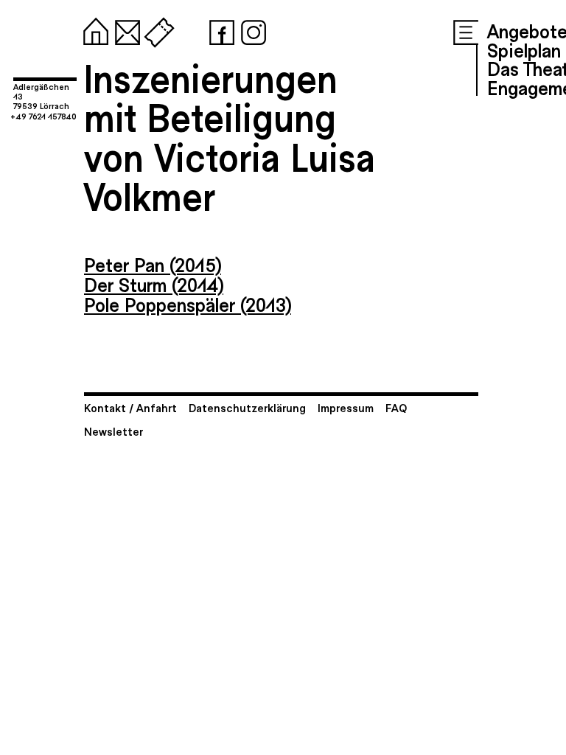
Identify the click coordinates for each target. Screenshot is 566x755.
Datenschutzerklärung (247, 407)
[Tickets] (156, 29)
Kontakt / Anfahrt (130, 407)
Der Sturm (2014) (153, 284)
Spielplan (524, 49)
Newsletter (113, 431)
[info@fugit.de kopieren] (124, 29)
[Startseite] (93, 29)
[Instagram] (250, 29)
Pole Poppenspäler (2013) (187, 304)
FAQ (396, 407)
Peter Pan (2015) (152, 264)
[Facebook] (219, 29)
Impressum (346, 407)
